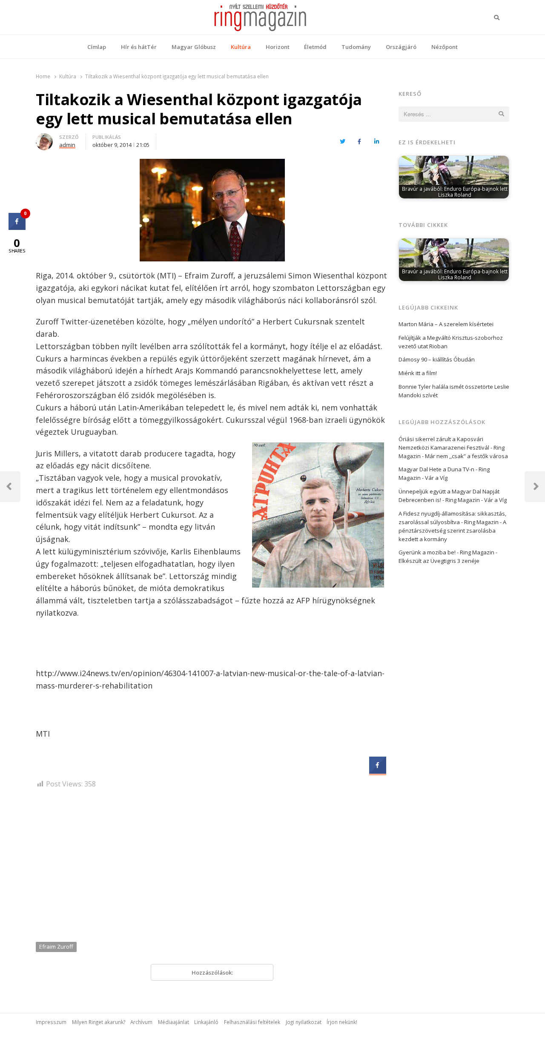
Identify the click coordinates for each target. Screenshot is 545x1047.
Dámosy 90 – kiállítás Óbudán (437, 359)
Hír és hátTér (139, 47)
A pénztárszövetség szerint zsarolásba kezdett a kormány (452, 530)
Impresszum (51, 1021)
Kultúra (241, 47)
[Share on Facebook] (377, 771)
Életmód (315, 47)
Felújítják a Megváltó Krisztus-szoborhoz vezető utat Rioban (451, 342)
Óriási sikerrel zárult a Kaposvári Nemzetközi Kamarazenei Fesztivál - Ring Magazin (452, 447)
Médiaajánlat (173, 1021)
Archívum (141, 1021)
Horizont (278, 47)
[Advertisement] (212, 868)
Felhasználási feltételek (252, 1021)
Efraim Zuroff (56, 946)
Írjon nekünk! (342, 1021)
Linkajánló (206, 1021)
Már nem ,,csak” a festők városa (466, 456)
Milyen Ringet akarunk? (98, 1021)
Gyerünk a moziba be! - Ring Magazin (446, 552)
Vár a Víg (436, 478)
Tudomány (356, 47)
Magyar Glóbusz (194, 47)
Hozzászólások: (212, 972)
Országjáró (401, 47)
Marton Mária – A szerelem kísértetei (446, 324)
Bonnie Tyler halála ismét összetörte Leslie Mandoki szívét (454, 391)
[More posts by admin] (44, 138)
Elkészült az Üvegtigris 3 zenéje (439, 561)
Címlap (96, 47)
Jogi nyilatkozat (303, 1021)
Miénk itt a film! (418, 373)
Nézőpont (444, 47)
